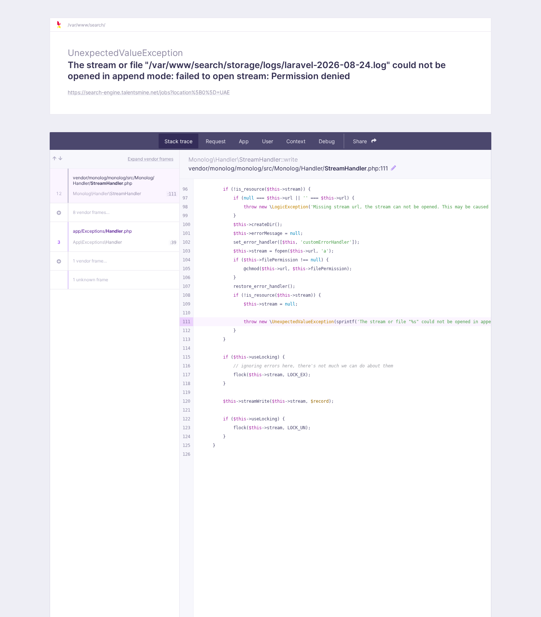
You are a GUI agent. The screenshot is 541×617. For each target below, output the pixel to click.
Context (295, 141)
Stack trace (178, 141)
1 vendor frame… (90, 261)
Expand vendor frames (150, 159)
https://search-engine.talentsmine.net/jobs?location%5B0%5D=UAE (149, 92)
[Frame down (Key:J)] (60, 159)
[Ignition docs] (62, 24)
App (244, 141)
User (267, 141)
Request (216, 141)
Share (360, 141)
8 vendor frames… (91, 212)
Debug (327, 141)
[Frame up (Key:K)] (54, 159)
